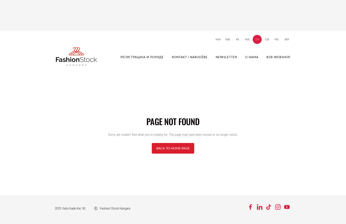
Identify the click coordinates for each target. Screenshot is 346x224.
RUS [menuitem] (247, 39)
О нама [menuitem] (251, 57)
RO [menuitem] (237, 39)
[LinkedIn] (259, 207)
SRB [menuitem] (257, 39)
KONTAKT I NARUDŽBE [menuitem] (190, 57)
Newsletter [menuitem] (226, 57)
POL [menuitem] (277, 39)
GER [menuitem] (287, 39)
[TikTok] (269, 207)
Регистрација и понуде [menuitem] (142, 57)
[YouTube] (287, 207)
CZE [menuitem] (267, 39)
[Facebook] (250, 207)
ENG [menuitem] (227, 39)
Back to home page (173, 148)
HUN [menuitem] (218, 39)
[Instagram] (278, 207)
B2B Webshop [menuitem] (278, 57)
